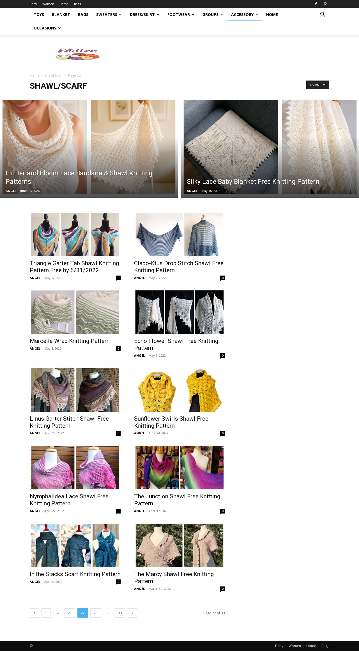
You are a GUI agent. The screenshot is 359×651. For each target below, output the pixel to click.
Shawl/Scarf (54, 75)
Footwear (178, 14)
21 (70, 613)
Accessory (242, 14)
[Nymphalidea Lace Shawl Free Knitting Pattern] (75, 466)
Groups (210, 14)
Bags (77, 4)
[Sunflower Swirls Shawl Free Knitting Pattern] (179, 389)
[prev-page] (34, 613)
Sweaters (106, 14)
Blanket (61, 14)
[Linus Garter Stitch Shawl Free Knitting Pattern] (75, 389)
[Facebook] (316, 4)
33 (120, 613)
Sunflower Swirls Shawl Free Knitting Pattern (171, 422)
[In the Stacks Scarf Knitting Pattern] (75, 544)
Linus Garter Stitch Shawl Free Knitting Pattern (69, 422)
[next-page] (132, 613)
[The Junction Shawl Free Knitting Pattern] (179, 466)
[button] (322, 15)
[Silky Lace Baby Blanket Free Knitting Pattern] (270, 147)
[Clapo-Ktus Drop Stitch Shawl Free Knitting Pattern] (179, 233)
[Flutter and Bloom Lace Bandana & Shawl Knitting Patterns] (89, 147)
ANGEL (11, 191)
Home (64, 4)
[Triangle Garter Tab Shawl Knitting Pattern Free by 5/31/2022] (75, 233)
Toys (39, 14)
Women (48, 4)
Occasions (45, 28)
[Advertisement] (227, 54)
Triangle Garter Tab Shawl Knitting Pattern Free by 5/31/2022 (74, 267)
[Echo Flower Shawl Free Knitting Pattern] (179, 311)
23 (96, 613)
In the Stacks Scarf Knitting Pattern (75, 574)
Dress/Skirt (142, 14)
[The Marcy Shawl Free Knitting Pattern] (179, 544)
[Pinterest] (325, 4)
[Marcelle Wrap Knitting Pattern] (75, 311)
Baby (33, 4)
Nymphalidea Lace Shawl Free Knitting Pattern (69, 500)
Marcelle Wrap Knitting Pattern (70, 341)
